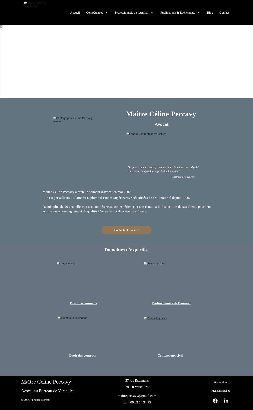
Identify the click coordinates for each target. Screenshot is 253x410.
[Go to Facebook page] (217, 400)
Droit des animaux (83, 303)
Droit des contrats (82, 355)
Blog (210, 12)
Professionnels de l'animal (171, 303)
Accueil (75, 12)
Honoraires (220, 382)
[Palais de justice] (170, 334)
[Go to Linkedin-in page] (226, 400)
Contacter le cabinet (126, 230)
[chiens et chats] (170, 279)
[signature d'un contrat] (83, 334)
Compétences (94, 12)
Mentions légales (221, 390)
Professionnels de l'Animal (131, 12)
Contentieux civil (170, 355)
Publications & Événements (177, 12)
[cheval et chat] (83, 280)
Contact (224, 12)
